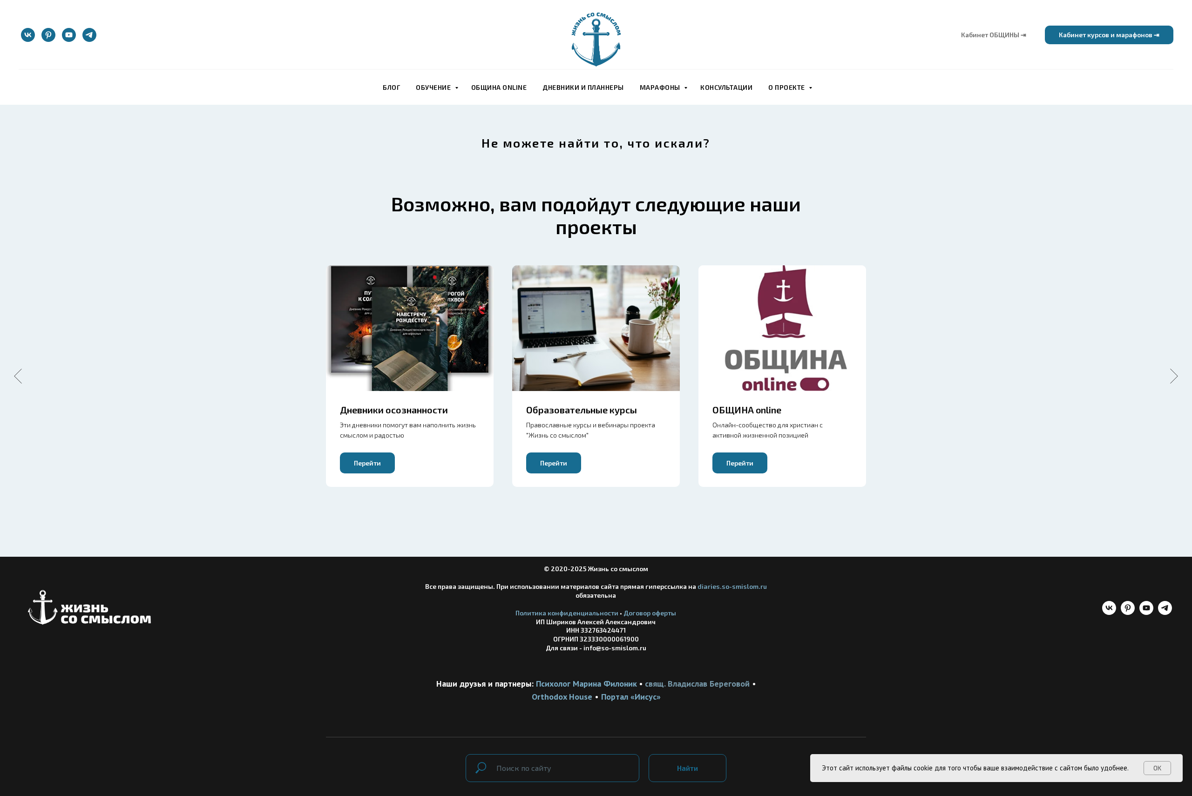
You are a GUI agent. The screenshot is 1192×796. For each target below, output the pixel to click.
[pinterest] (48, 35)
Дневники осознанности (394, 409)
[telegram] (89, 35)
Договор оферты (649, 613)
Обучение (434, 87)
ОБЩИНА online (499, 87)
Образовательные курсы (581, 409)
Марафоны (661, 87)
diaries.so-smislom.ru (732, 586)
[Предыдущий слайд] (18, 376)
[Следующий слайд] (1174, 376)
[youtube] (69, 35)
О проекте (787, 87)
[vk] (28, 35)
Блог (391, 87)
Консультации (726, 87)
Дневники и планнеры (583, 87)
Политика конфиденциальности (566, 613)
